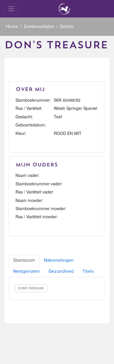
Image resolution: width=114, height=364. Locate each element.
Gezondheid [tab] (61, 271)
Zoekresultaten (39, 26)
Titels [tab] (88, 271)
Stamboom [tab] (24, 260)
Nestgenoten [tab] (26, 271)
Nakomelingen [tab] (59, 260)
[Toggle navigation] (11, 8)
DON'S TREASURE (31, 288)
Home (12, 26)
